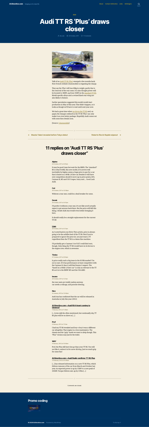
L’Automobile (64, 123)
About (101, 4)
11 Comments (87, 36)
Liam (63, 36)
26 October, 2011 (74, 36)
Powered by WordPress (53, 422)
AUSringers (128, 4)
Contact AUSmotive (111, 4)
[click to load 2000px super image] (74, 64)
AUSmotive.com (16, 4)
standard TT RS (90, 93)
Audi (74, 14)
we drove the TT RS (79, 111)
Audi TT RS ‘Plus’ (66, 81)
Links (121, 4)
